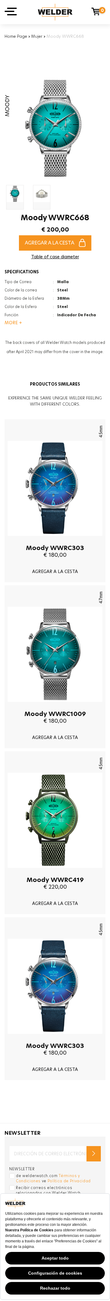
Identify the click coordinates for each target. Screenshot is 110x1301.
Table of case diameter (55, 257)
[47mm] (55, 706)
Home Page (16, 36)
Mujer (36, 36)
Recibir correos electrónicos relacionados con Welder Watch (48, 1190)
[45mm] (55, 540)
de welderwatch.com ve (53, 1178)
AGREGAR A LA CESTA (49, 242)
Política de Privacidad (69, 1181)
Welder (55, 12)
